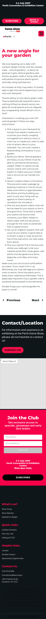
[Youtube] (27, 12)
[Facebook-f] (5, 494)
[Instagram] (18, 12)
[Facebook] (9, 12)
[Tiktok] (36, 12)
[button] (41, 33)
